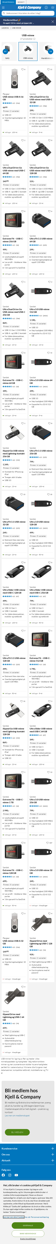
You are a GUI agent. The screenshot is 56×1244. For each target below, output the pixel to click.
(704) (45, 106)
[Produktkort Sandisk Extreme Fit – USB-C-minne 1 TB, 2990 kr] (14, 781)
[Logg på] (46, 7)
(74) (44, 950)
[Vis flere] (50, 51)
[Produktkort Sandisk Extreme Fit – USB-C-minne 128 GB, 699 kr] (14, 852)
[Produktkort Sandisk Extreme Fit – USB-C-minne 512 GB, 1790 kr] (41, 640)
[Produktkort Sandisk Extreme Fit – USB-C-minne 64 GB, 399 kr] (14, 362)
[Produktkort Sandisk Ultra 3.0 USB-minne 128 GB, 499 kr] (41, 503)
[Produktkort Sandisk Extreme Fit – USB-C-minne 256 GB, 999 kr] (14, 220)
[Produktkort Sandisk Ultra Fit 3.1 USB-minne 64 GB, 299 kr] (41, 220)
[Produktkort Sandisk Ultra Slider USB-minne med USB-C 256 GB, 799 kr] (41, 572)
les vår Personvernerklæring (37, 1217)
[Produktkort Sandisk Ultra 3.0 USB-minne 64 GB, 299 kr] (41, 362)
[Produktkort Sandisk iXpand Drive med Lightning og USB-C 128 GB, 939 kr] (41, 923)
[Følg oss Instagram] (9, 1175)
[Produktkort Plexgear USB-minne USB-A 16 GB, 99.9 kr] (14, 78)
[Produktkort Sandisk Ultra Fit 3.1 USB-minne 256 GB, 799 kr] (41, 432)
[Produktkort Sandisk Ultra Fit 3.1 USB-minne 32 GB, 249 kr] (14, 503)
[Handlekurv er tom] (52, 7)
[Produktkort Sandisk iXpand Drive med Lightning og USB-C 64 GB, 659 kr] (14, 996)
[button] (34, 38)
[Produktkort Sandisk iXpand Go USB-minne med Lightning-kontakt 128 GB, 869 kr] (14, 710)
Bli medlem (17, 1132)
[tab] (8, 2)
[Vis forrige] (5, 51)
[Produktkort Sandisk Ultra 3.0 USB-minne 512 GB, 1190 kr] (41, 291)
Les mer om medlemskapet (17, 1115)
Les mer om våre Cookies (13, 1217)
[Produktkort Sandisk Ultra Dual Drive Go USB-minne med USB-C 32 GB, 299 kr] (41, 78)
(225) (45, 245)
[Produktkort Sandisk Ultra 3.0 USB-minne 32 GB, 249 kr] (41, 852)
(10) (17, 245)
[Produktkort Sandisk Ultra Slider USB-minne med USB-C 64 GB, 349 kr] (41, 710)
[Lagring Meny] (10, 28)
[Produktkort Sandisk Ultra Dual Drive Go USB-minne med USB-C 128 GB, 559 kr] (41, 149)
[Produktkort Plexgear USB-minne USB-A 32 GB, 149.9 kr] (14, 923)
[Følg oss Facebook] (3, 1175)
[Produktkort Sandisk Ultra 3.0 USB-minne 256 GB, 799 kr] (41, 781)
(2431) (45, 316)
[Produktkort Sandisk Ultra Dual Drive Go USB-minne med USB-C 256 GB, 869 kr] (14, 291)
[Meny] (3, 7)
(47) (17, 596)
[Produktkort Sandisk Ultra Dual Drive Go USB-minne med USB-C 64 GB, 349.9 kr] (14, 149)
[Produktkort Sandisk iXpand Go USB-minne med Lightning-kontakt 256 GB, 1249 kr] (14, 432)
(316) (18, 103)
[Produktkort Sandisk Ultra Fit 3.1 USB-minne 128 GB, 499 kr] (14, 640)
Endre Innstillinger (28, 1239)
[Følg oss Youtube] (16, 1175)
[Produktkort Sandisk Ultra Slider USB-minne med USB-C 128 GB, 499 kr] (14, 572)
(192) (18, 460)
